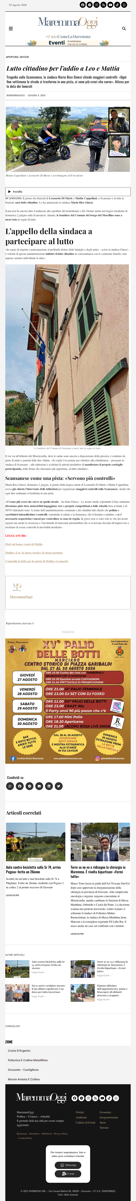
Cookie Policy (25, 1138)
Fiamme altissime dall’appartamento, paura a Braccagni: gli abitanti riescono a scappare (112, 990)
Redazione (22, 1133)
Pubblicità (47, 1133)
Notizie (24, 57)
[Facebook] (83, 5)
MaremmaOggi (21, 596)
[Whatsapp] (124, 5)
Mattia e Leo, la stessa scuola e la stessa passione (34, 553)
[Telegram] (90, 5)
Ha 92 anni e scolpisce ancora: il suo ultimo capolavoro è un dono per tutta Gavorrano (48, 989)
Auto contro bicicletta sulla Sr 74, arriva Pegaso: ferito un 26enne (33, 869)
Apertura (12, 57)
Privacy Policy (61, 1133)
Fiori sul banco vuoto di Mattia (23, 544)
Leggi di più (12, 895)
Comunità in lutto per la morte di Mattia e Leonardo (36, 561)
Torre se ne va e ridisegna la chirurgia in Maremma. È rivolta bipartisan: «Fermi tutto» (98, 871)
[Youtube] (110, 5)
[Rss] (103, 5)
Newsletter (34, 1133)
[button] (10, 786)
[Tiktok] (117, 5)
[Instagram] (97, 5)
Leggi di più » (38, 972)
